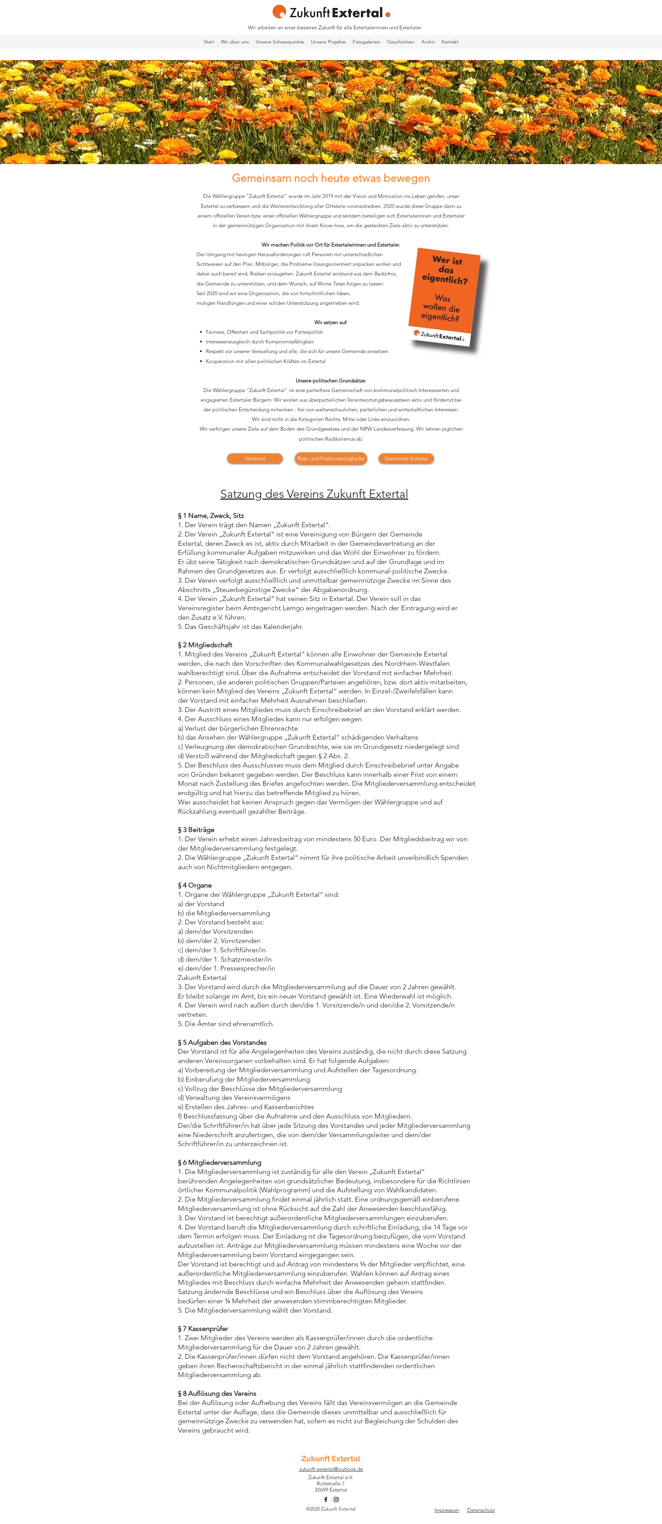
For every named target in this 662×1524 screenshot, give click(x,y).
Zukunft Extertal (330, 1458)
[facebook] (325, 1499)
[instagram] (336, 1499)
